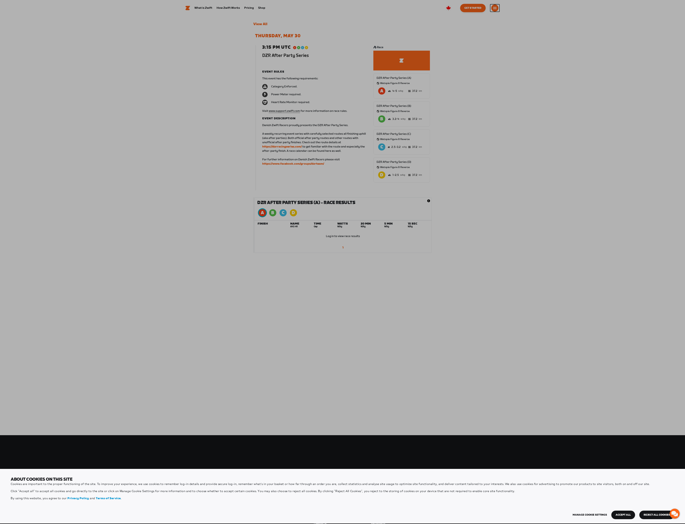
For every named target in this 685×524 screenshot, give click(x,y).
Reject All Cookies (657, 515)
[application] (674, 513)
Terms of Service (108, 498)
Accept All (623, 515)
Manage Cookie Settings (590, 515)
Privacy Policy (78, 498)
